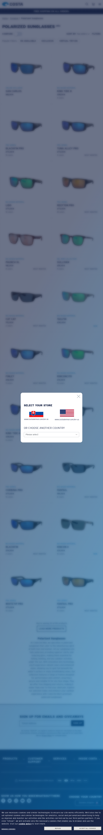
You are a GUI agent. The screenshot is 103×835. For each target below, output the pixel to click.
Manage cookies (8, 829)
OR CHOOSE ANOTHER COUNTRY (44, 427)
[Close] (78, 396)
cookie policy (25, 824)
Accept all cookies (87, 828)
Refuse (58, 828)
